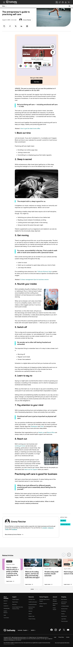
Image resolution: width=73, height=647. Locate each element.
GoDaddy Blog (6, 608)
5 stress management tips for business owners (34, 279)
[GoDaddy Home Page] (9, 630)
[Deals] (59, 2)
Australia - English (22, 630)
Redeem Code (31, 616)
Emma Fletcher (27, 20)
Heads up (41, 432)
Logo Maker (63, 618)
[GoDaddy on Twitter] (64, 630)
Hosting (62, 613)
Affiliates (41, 606)
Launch (28, 564)
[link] (10, 26)
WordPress (63, 611)
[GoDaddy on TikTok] (60, 630)
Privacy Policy (61, 637)
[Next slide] (69, 554)
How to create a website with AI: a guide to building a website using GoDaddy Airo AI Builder (12, 572)
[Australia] (11, 2)
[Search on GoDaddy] (69, 6)
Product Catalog (32, 618)
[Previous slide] (63, 554)
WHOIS (30, 613)
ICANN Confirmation (33, 602)
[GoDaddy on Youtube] (68, 630)
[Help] (62, 2)
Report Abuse (15, 602)
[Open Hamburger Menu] (3, 2)
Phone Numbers (64, 621)
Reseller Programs (43, 603)
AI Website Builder (65, 606)
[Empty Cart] (69, 2)
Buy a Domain (64, 599)
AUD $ (32, 630)
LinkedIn (44, 528)
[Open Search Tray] (56, 2)
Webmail (30, 611)
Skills (46, 564)
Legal (5, 615)
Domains (67, 564)
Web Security (64, 616)
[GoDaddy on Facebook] (51, 630)
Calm (42, 426)
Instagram (50, 528)
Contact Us (6, 605)
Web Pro (9, 561)
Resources (14, 604)
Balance (63, 520)
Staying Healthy (65, 524)
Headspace (34, 426)
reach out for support (30, 469)
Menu (3, 6)
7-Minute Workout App (44, 271)
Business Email (64, 608)
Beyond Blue (51, 432)
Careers (5, 603)
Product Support (15, 599)
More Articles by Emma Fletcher (13, 534)
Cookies (67, 637)
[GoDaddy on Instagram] (55, 630)
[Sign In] (65, 2)
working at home (20, 446)
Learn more (9, 581)
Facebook (14, 529)
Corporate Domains (33, 604)
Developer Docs (32, 599)
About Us (5, 600)
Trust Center (6, 617)
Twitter (7, 529)
